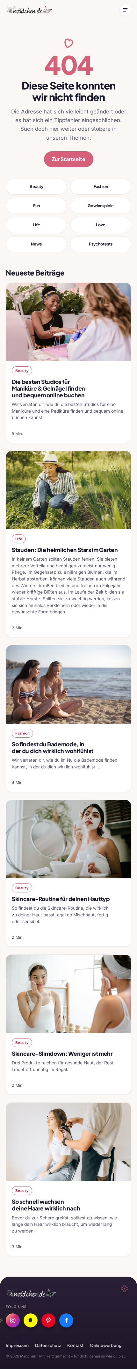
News (36, 243)
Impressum (17, 1345)
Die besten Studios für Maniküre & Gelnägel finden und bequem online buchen (48, 388)
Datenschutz (48, 1345)
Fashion (101, 186)
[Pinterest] (48, 1320)
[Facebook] (66, 1320)
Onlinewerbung (106, 1345)
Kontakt (75, 1345)
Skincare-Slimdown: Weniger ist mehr (62, 1053)
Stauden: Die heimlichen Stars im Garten (65, 549)
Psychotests (100, 243)
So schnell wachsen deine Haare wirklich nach (46, 1205)
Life (36, 224)
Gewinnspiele (101, 205)
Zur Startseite (68, 159)
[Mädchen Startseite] (29, 10)
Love (100, 224)
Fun (36, 205)
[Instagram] (13, 1320)
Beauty (36, 186)
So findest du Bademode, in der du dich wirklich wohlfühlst (52, 747)
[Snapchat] (31, 1320)
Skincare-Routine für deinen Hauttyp (61, 898)
